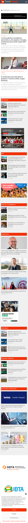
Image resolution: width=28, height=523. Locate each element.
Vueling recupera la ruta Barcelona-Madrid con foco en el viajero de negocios (17, 105)
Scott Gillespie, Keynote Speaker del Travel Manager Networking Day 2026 (17, 167)
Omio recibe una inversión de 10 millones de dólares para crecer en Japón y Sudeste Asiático (13, 407)
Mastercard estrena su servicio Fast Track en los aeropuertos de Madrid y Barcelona (17, 348)
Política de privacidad (15, 521)
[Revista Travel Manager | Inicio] (10, 1)
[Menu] (26, 2)
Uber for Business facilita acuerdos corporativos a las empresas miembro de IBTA (17, 175)
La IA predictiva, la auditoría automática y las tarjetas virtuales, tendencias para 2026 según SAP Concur (14, 41)
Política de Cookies (6, 521)
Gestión (3, 36)
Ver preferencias (14, 517)
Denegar (14, 514)
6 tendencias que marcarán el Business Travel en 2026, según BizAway (13, 78)
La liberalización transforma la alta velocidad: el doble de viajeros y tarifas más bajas (17, 379)
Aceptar (14, 510)
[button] (26, 494)
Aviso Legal (23, 521)
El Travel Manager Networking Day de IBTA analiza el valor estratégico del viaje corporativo (17, 159)
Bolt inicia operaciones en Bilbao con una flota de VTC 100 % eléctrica (17, 371)
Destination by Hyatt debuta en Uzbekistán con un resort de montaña (16, 224)
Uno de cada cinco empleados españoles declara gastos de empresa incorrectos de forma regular (12, 447)
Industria (9, 71)
